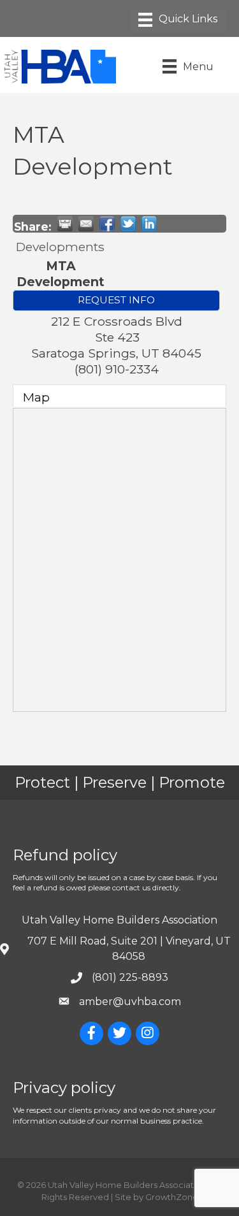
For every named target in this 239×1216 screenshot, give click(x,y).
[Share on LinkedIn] (149, 223)
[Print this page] (65, 223)
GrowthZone (171, 1197)
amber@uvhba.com (130, 1001)
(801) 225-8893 (130, 977)
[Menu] (177, 19)
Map (36, 397)
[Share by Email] (86, 223)
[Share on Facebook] (107, 223)
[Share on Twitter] (128, 223)
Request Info (116, 300)
